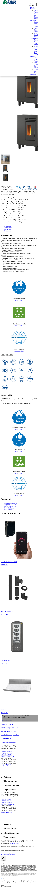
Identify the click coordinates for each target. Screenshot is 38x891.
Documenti (7, 231)
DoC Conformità (9, 508)
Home (32, 7)
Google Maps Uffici (6, 765)
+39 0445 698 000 (6, 751)
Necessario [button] (3, 871)
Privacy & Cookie (14, 843)
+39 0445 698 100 (6, 753)
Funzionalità (8, 227)
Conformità (7, 229)
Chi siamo (35, 58)
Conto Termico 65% (10, 506)
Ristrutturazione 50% (10, 503)
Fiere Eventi (36, 63)
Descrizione (7, 226)
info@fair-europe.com (7, 756)
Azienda (32, 56)
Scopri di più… (19, 300)
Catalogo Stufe (8, 509)
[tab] (20, 226)
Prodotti (32, 9)
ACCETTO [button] (29, 853)
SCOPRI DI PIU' (7, 720)
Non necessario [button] (3, 877)
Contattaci (33, 74)
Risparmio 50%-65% (10, 504)
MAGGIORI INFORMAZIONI (8, 855)
